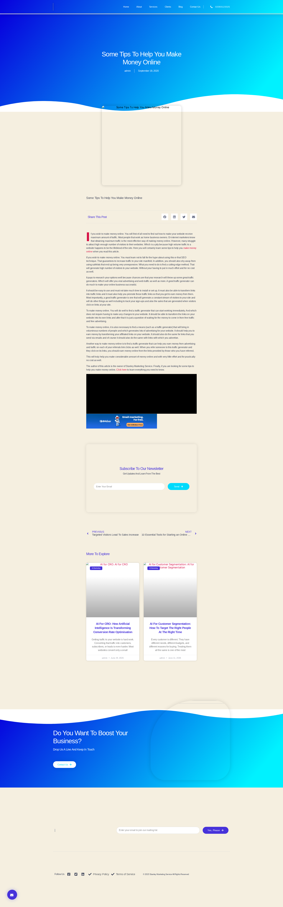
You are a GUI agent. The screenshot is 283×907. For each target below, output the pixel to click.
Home (126, 6)
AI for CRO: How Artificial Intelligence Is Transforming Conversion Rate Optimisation (112, 628)
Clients (168, 6)
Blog (180, 6)
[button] (12, 895)
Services (153, 6)
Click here (121, 369)
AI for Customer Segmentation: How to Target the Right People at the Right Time (170, 628)
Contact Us (195, 6)
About (139, 6)
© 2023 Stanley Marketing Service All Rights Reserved (166, 874)
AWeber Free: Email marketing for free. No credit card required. (121, 421)
